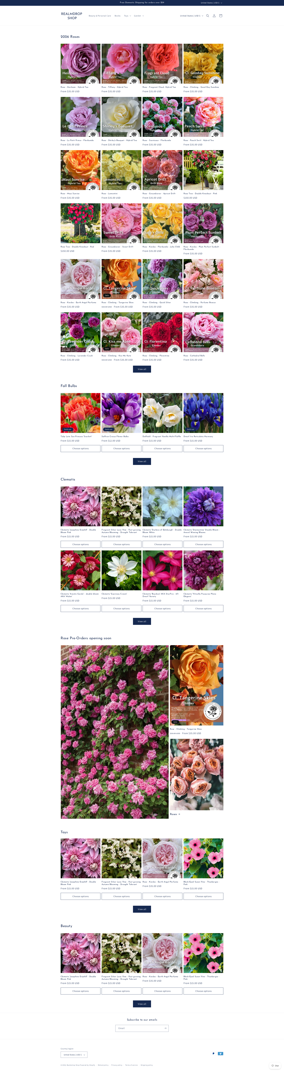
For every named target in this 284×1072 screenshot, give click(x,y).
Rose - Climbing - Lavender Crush (77, 356)
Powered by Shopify (87, 1065)
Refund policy (103, 1065)
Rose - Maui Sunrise (70, 194)
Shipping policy (147, 1065)
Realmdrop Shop (73, 1065)
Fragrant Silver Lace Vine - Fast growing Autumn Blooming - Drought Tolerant (121, 531)
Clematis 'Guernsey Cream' (114, 594)
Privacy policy (116, 1065)
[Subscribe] (165, 1028)
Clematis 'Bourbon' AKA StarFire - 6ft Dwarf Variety (161, 595)
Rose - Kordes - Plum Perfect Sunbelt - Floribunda (202, 248)
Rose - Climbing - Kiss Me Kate (116, 356)
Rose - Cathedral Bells (194, 356)
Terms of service (131, 1065)
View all (142, 369)
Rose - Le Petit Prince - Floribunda (77, 140)
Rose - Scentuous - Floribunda (157, 140)
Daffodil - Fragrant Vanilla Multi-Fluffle (162, 437)
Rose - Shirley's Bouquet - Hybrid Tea (119, 140)
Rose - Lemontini (110, 194)
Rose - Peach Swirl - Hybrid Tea (199, 140)
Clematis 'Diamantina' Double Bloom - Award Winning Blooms (202, 531)
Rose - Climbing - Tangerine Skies (118, 303)
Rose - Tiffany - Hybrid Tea (115, 87)
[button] (127, 16)
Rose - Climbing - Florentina (156, 356)
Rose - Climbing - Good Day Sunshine (201, 87)
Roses (173, 814)
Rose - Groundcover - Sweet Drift (117, 247)
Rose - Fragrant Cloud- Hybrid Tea (159, 87)
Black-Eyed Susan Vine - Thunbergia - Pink (202, 883)
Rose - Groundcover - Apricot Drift (159, 194)
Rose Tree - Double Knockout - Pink (200, 194)
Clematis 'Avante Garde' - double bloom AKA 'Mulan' (80, 595)
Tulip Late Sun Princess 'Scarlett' (76, 437)
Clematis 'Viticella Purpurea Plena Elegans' (200, 595)
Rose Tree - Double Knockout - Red (77, 247)
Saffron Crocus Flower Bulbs (115, 437)
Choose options (80, 448)
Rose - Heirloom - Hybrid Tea (74, 87)
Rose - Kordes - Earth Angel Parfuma (78, 303)
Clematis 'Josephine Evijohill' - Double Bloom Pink (78, 531)
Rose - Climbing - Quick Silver (157, 303)
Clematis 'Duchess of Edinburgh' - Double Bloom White (162, 531)
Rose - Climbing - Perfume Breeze (200, 303)
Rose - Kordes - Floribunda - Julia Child (161, 247)
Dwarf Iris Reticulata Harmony (198, 437)
